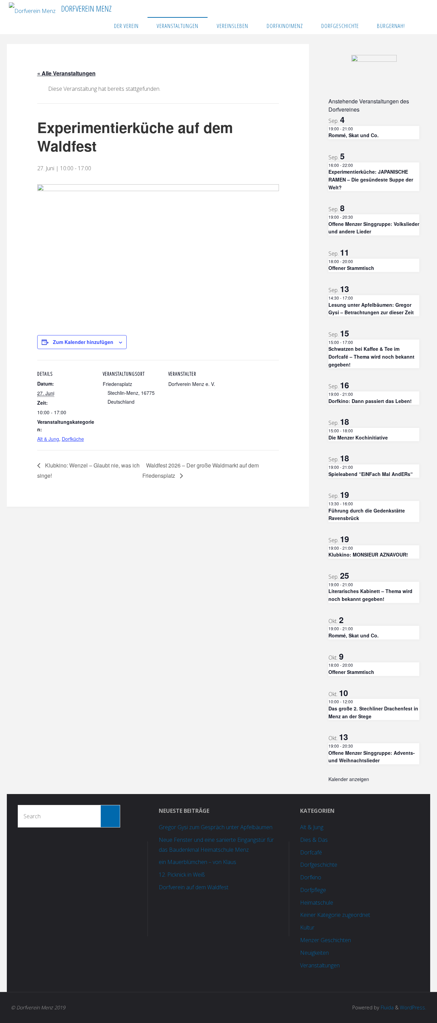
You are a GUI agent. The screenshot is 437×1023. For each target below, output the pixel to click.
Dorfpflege (313, 890)
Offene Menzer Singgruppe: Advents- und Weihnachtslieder (371, 756)
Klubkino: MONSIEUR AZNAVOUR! (368, 554)
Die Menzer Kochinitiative (358, 437)
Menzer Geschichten (325, 940)
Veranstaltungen (320, 965)
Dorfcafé (311, 852)
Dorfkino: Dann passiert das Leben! (370, 401)
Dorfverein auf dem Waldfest (193, 887)
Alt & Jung (48, 438)
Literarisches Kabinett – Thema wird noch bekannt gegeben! (370, 595)
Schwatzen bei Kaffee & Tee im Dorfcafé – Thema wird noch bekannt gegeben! (371, 356)
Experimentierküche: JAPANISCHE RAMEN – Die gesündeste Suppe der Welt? (370, 179)
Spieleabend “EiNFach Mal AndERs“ (370, 474)
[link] (421, 25)
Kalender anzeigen (348, 779)
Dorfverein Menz (86, 8)
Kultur (307, 927)
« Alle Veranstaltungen (66, 73)
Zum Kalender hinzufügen (83, 341)
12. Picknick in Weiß (182, 874)
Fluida (386, 1007)
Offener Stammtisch (351, 267)
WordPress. (413, 1007)
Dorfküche (73, 438)
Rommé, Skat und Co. (353, 135)
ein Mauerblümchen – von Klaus (197, 862)
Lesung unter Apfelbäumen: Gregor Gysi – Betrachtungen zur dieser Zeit (371, 308)
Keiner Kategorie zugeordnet (335, 915)
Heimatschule (316, 902)
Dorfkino (310, 877)
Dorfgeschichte (318, 864)
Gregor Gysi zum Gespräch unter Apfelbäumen (215, 827)
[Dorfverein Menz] (32, 8)
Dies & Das (314, 840)
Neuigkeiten (314, 952)
